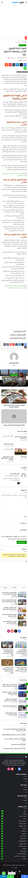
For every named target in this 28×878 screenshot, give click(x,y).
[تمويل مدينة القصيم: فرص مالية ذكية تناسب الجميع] (22, 616)
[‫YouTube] (12, 631)
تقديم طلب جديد (14, 473)
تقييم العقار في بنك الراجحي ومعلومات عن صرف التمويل (11, 700)
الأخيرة (23, 587)
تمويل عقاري (23, 836)
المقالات (24, 848)
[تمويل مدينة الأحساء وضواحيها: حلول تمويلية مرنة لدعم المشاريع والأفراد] (7, 662)
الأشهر (14, 587)
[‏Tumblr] (13, 64)
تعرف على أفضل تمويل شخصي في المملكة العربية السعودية (7, 458)
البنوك (24, 818)
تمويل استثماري (22, 846)
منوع (25, 811)
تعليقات (5, 587)
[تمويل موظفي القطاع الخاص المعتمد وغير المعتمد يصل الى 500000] (21, 662)
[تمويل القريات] (21, 451)
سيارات (24, 858)
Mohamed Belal (21, 58)
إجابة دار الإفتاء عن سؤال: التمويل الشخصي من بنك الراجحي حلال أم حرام (9, 686)
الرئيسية (23, 42)
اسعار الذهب (23, 838)
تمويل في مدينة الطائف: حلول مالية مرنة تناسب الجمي (10, 622)
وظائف (24, 813)
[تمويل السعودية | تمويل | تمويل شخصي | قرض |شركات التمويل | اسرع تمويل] (18, 2)
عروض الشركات (22, 821)
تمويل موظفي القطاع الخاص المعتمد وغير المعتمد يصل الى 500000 (21, 669)
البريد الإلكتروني (23, 523)
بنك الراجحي (7, 127)
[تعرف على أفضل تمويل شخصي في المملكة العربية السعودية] (7, 451)
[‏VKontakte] (8, 344)
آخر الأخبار (23, 831)
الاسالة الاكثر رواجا (21, 853)
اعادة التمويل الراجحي (19, 331)
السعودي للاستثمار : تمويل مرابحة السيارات (21, 437)
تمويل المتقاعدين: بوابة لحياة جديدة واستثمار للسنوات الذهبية (10, 608)
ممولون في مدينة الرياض (20, 856)
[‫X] (21, 64)
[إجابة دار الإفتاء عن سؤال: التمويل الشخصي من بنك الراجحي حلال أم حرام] (22, 687)
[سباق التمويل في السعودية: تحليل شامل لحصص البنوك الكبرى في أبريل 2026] (22, 595)
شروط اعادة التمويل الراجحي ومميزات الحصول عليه (11, 714)
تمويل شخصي (18, 42)
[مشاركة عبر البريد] (5, 344)
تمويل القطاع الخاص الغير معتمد (10, 706)
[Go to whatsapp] (4, 873)
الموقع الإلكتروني (23, 529)
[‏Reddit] (6, 64)
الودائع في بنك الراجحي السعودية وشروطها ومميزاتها (9, 693)
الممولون (24, 833)
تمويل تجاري (23, 851)
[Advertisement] (14, 20)
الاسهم (24, 828)
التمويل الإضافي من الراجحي (17, 335)
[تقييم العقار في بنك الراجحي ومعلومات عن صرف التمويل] (22, 701)
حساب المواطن (22, 826)
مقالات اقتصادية (22, 823)
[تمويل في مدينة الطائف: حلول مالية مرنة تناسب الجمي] (22, 623)
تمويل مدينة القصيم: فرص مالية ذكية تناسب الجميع (13, 37)
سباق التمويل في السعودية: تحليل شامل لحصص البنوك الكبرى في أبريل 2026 (9, 594)
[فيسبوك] (25, 64)
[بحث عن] (26, 3)
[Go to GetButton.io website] (3, 876)
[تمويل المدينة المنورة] (7, 438)
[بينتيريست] (10, 64)
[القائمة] (2, 3)
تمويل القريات (24, 457)
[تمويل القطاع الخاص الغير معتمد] (22, 708)
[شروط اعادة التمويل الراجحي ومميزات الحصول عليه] (22, 715)
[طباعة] (25, 347)
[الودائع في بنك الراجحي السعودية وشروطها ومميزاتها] (22, 694)
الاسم (25, 516)
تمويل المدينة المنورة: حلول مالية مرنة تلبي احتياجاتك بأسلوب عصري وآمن (14, 379)
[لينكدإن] (17, 64)
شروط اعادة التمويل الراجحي (17, 338)
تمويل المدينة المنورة (8, 444)
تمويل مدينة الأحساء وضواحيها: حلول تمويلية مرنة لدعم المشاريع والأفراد (8, 669)
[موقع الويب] (14, 366)
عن (26, 781)
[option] (14, 378)
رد (18, 483)
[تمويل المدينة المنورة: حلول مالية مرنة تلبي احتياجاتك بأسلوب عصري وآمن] (22, 602)
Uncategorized (22, 841)
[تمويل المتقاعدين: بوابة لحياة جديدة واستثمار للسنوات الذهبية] (22, 610)
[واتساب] (25, 68)
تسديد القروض (22, 843)
